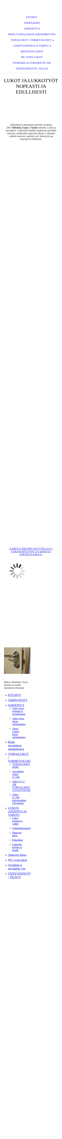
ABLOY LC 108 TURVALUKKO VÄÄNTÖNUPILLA (23, 786)
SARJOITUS (31, 28)
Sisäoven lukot (32, 51)
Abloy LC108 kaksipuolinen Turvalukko (19, 799)
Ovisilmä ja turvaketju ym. (32, 63)
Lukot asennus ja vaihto (17, 821)
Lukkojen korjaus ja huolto (17, 847)
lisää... (8, 538)
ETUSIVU (31, 17)
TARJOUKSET (32, 23)
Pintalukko (17, 840)
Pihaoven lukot (17, 834)
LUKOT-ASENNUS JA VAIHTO (31, 45)
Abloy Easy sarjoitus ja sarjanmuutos (18, 711)
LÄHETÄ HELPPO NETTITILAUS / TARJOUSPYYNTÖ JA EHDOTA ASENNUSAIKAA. (31, 551)
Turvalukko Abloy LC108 (18, 774)
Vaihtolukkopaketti (21, 828)
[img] (31, 6)
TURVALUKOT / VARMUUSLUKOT (31, 40)
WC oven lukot (32, 57)
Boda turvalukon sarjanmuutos (31, 34)
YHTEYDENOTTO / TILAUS (32, 68)
